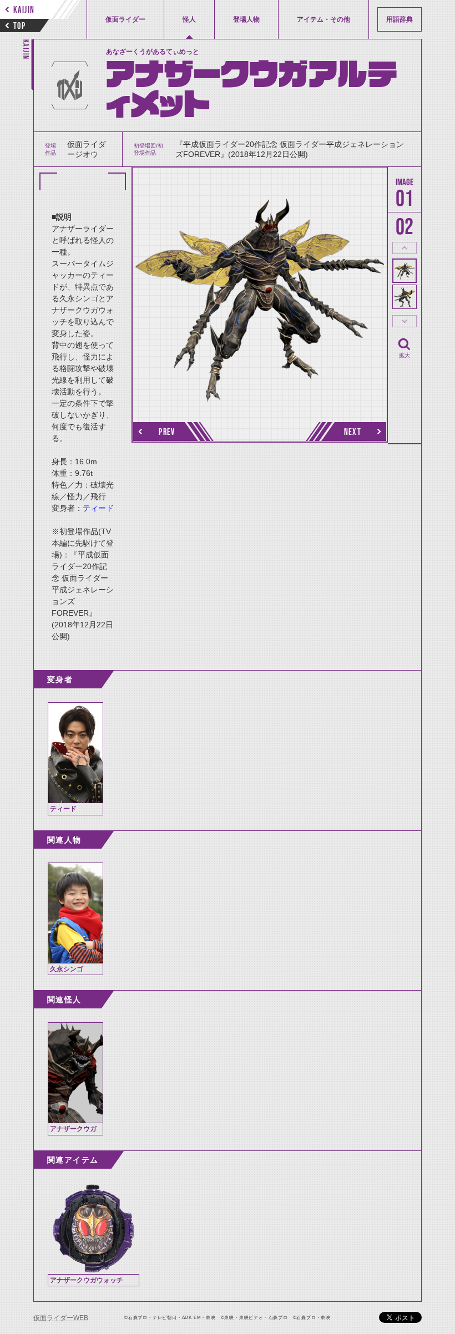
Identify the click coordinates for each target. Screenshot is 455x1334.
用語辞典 (399, 19)
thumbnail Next (404, 321)
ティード (98, 508)
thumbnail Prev (404, 248)
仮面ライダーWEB (60, 1318)
